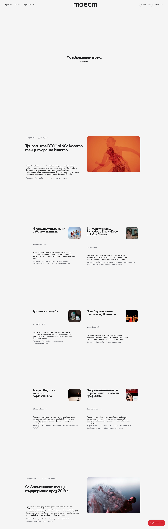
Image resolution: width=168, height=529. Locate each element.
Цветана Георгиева (40, 409)
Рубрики (8, 5)
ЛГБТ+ (36, 428)
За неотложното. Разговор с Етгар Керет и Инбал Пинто (103, 231)
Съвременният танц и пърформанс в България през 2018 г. (103, 393)
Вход (157, 5)
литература (93, 265)
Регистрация (146, 5)
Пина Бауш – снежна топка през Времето (101, 313)
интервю (39, 178)
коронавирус (130, 262)
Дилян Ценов (43, 138)
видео (110, 262)
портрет (57, 426)
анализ (45, 261)
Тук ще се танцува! (46, 311)
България (54, 261)
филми (65, 178)
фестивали (109, 428)
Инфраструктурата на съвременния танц (49, 230)
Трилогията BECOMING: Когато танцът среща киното (54, 147)
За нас (17, 5)
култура (30, 178)
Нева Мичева (92, 247)
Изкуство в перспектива (98, 426)
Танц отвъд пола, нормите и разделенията (44, 393)
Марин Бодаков (39, 324)
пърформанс (39, 264)
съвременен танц (53, 178)
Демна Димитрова (40, 244)
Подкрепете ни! (29, 5)
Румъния (50, 264)
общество (101, 262)
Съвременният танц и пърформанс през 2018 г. (47, 488)
